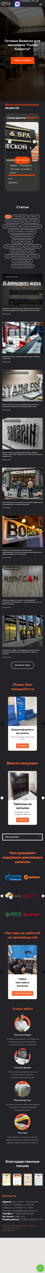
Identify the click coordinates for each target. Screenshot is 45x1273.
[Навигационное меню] (40, 4)
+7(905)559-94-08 (29, 1)
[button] (22, 647)
